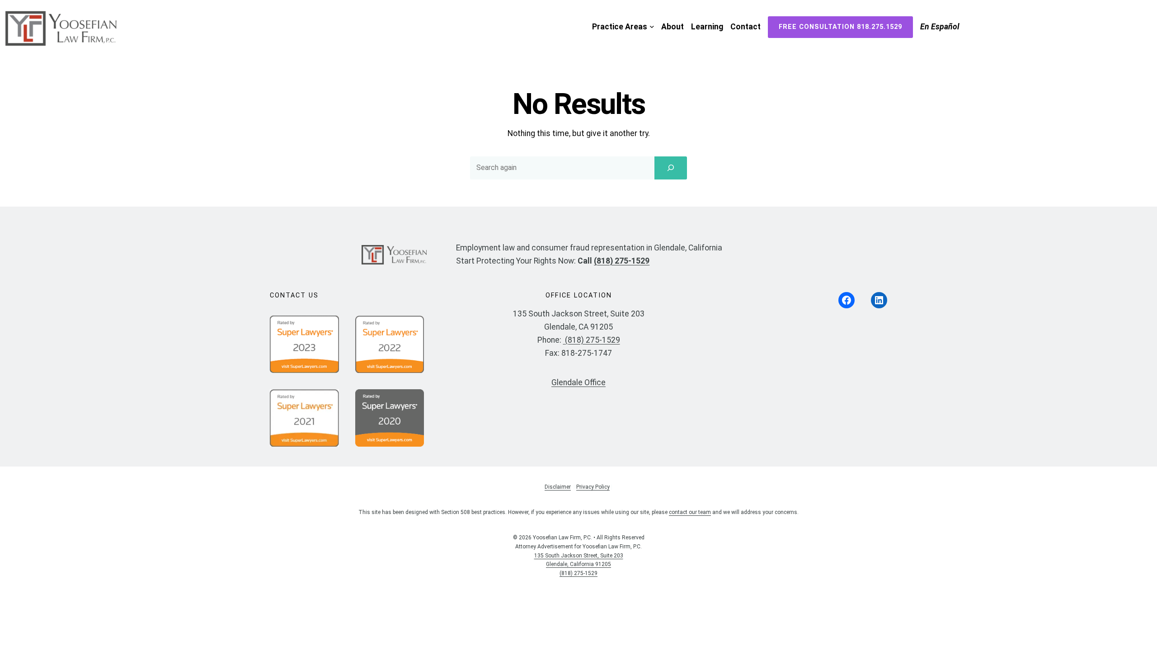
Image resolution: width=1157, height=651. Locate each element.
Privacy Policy (593, 487)
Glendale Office (578, 382)
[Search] (670, 167)
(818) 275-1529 (621, 260)
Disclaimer (558, 487)
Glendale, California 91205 (578, 564)
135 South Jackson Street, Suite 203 (578, 555)
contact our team (690, 512)
